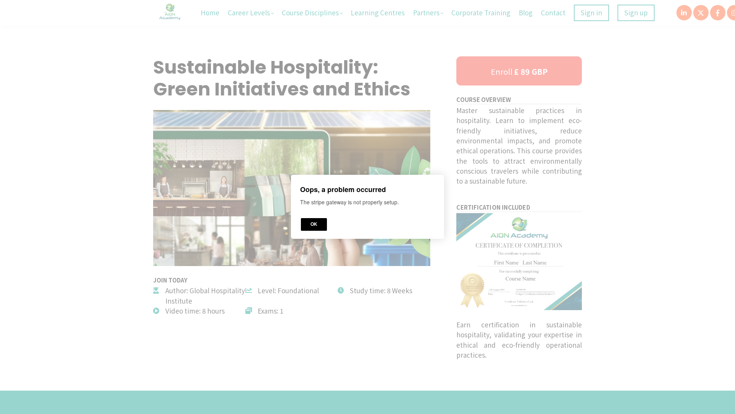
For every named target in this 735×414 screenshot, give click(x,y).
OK (313, 224)
